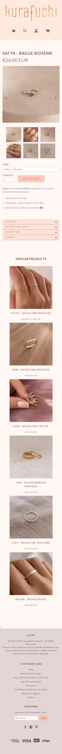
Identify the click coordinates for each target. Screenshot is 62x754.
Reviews (9, 237)
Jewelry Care (13, 232)
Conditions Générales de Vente (31, 689)
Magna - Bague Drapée (31, 599)
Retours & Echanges (31, 673)
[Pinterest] (36, 727)
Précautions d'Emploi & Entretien (31, 677)
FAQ (31, 669)
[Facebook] (25, 727)
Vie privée (31, 685)
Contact (31, 697)
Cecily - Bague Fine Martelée (31, 313)
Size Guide (11, 221)
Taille (5, 164)
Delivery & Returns (16, 226)
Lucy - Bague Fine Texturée (31, 542)
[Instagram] (31, 727)
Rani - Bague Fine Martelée (31, 369)
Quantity (7, 175)
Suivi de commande (31, 681)
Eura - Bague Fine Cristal (31, 426)
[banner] (31, 13)
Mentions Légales (31, 693)
